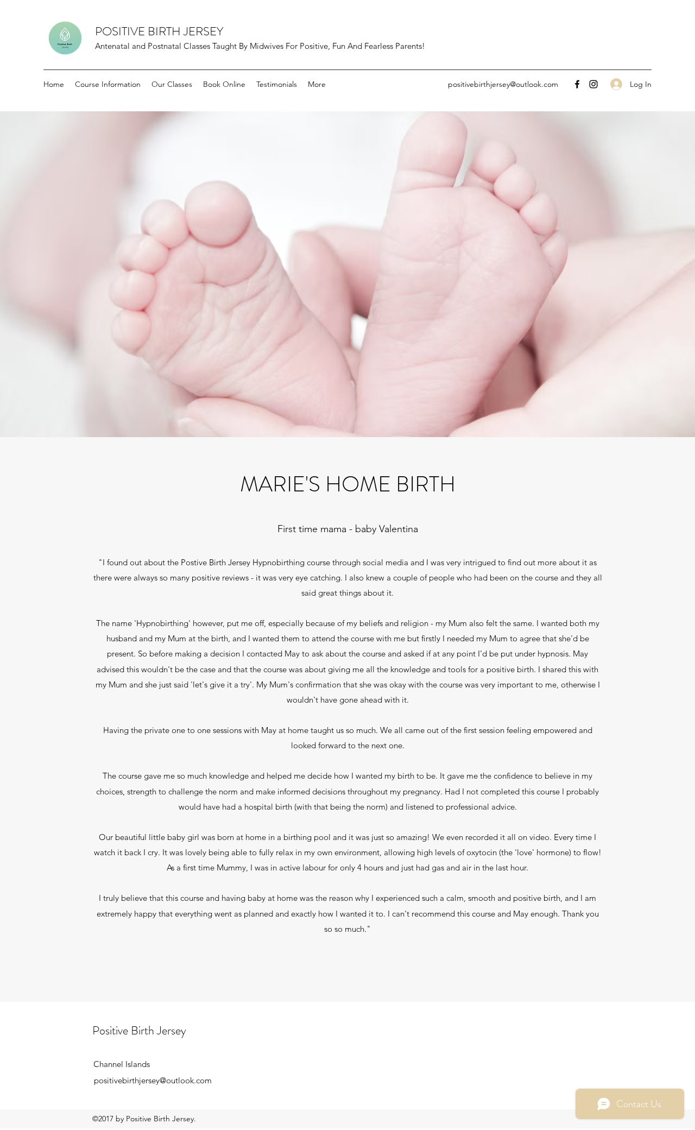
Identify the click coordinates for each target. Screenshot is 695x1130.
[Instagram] (593, 84)
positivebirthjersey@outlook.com (503, 84)
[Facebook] (577, 84)
